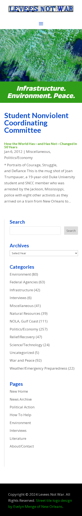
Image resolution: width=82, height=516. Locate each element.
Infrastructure (21, 290)
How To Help (20, 414)
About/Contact (22, 446)
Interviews (18, 297)
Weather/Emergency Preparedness (38, 368)
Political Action (22, 407)
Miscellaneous (38, 151)
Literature (18, 438)
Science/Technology (26, 344)
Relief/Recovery (22, 336)
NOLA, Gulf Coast (24, 321)
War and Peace (22, 360)
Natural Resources (25, 313)
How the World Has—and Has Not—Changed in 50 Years (40, 145)
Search (71, 231)
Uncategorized (22, 352)
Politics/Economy (18, 157)
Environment (20, 274)
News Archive (21, 399)
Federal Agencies (24, 282)
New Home (19, 391)
